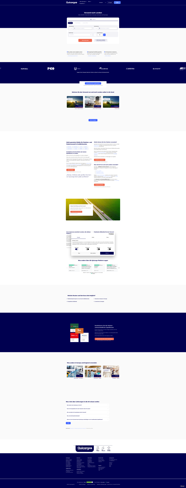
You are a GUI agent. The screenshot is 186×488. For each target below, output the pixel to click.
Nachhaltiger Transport (91, 465)
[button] (93, 120)
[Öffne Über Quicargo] (86, 1)
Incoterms (100, 461)
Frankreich (96, 153)
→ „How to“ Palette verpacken (78, 108)
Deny (79, 253)
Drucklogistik (79, 464)
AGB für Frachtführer (91, 484)
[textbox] (71, 28)
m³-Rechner (68, 471)
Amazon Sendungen (101, 175)
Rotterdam (96, 378)
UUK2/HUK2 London (100, 173)
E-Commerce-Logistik (80, 462)
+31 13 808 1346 (111, 460)
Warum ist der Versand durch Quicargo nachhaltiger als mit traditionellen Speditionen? (85, 419)
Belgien (104, 152)
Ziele (88, 463)
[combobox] (71, 28)
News (110, 465)
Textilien (105, 176)
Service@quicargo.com (113, 459)
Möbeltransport (79, 460)
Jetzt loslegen (70, 169)
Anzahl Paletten (100, 32)
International (68, 464)
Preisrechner (96, 146)
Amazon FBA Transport (81, 471)
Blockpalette (90, 460)
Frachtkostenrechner (69, 472)
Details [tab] (93, 237)
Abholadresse (71, 26)
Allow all (106, 253)
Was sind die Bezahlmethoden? (73, 415)
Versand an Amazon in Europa (101, 298)
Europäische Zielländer (72, 301)
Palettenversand (68, 460)
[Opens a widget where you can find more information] (182, 486)
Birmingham (81, 378)
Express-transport (69, 459)
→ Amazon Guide (116, 108)
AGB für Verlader (82, 484)
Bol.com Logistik (79, 472)
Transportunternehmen (91, 466)
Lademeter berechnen (69, 470)
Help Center (100, 469)
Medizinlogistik (79, 459)
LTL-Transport (68, 462)
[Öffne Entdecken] (84, 3)
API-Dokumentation (101, 467)
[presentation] (82, 28)
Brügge (100, 378)
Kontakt (110, 463)
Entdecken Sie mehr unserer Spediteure (104, 338)
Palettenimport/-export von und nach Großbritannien (78, 298)
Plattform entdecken (99, 159)
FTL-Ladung (116, 180)
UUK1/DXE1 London (99, 172)
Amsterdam (76, 378)
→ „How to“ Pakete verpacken (96, 108)
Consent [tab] (78, 237)
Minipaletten (90, 461)
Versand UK (84, 428)
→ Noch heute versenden (76, 211)
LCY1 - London (98, 170)
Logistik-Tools (68, 468)
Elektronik (109, 176)
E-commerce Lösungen (99, 301)
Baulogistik (79, 461)
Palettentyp (71, 32)
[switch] (87, 249)
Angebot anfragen (101, 460)
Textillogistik (79, 467)
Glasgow (115, 378)
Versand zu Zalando (80, 473)
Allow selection (93, 253)
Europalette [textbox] (72, 34)
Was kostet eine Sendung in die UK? (74, 405)
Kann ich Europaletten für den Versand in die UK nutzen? (78, 408)
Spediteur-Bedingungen (102, 484)
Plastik (116, 176)
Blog (110, 466)
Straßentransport (69, 465)
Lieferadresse (96, 26)
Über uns (110, 462)
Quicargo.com (72, 428)
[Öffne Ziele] (90, 1)
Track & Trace (68, 466)
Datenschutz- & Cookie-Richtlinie (113, 484)
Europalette (90, 459)
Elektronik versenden (80, 465)
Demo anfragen (101, 459)
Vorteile (89, 464)
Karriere (110, 464)
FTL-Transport (68, 463)
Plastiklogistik (79, 463)
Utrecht (118, 378)
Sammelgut (68, 461)
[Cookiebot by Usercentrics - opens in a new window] (109, 234)
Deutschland (99, 152)
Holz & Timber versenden (81, 466)
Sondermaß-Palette (91, 462)
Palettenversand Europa (78, 428)
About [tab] (107, 237)
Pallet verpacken (101, 468)
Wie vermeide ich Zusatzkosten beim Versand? (76, 412)
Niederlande (96, 145)
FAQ (99, 470)
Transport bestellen (99, 184)
